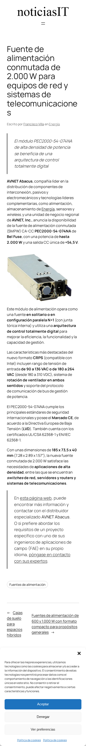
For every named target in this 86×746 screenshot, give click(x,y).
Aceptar (43, 704)
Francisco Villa (33, 124)
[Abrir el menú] (43, 23)
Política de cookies (29, 740)
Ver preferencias (43, 729)
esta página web (36, 498)
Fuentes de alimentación (27, 584)
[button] (79, 653)
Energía (54, 124)
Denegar (43, 717)
